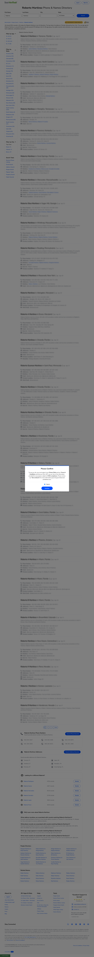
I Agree (48, 484)
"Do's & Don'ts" (36, 478)
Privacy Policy (52, 472)
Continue (47, 488)
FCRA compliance (52, 476)
